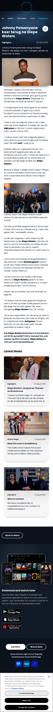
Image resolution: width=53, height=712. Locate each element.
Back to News (12, 535)
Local (32, 18)
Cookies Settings (26, 693)
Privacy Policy (17, 688)
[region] (26, 692)
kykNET (10, 18)
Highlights (43, 18)
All (3, 18)
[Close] (49, 676)
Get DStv (15, 646)
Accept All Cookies (26, 707)
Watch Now (36, 646)
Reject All (26, 700)
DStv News (21, 18)
